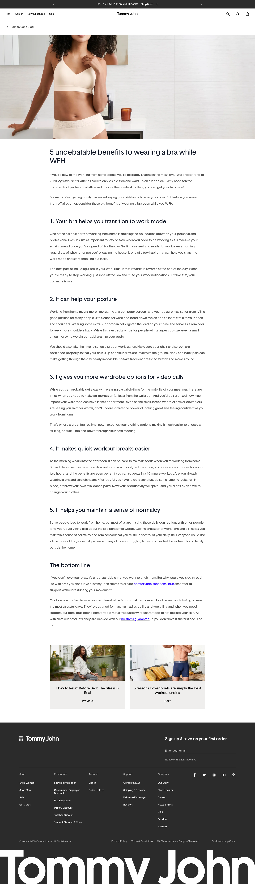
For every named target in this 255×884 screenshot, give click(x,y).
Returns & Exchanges (134, 797)
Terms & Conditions (142, 841)
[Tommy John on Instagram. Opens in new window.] (214, 775)
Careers (162, 797)
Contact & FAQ (131, 783)
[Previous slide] (54, 4)
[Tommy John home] (127, 14)
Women (19, 14)
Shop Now (147, 4)
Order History (96, 790)
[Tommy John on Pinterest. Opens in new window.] (233, 775)
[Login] (238, 14)
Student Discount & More (68, 822)
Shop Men (25, 790)
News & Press (165, 805)
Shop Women (27, 783)
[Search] (228, 14)
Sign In (92, 783)
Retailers (162, 819)
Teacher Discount (63, 815)
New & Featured (36, 14)
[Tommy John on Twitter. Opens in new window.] (204, 775)
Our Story (163, 783)
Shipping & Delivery (134, 790)
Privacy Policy (119, 841)
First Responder (62, 800)
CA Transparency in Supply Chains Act (178, 841)
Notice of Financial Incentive (180, 760)
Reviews (128, 805)
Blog (160, 812)
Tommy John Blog (22, 27)
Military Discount (63, 808)
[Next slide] (201, 4)
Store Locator (165, 790)
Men (8, 14)
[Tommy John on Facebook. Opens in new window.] (195, 775)
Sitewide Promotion (65, 783)
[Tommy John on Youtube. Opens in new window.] (224, 775)
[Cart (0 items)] (247, 14)
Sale (51, 14)
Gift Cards (25, 805)
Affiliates (162, 826)
